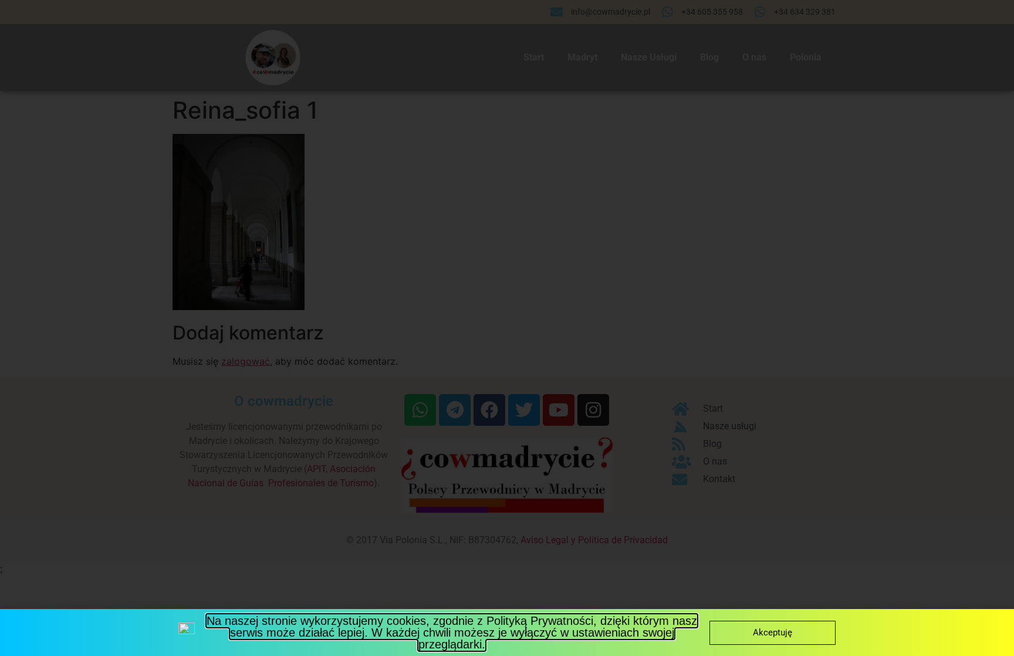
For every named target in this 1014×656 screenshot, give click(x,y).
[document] (507, 328)
